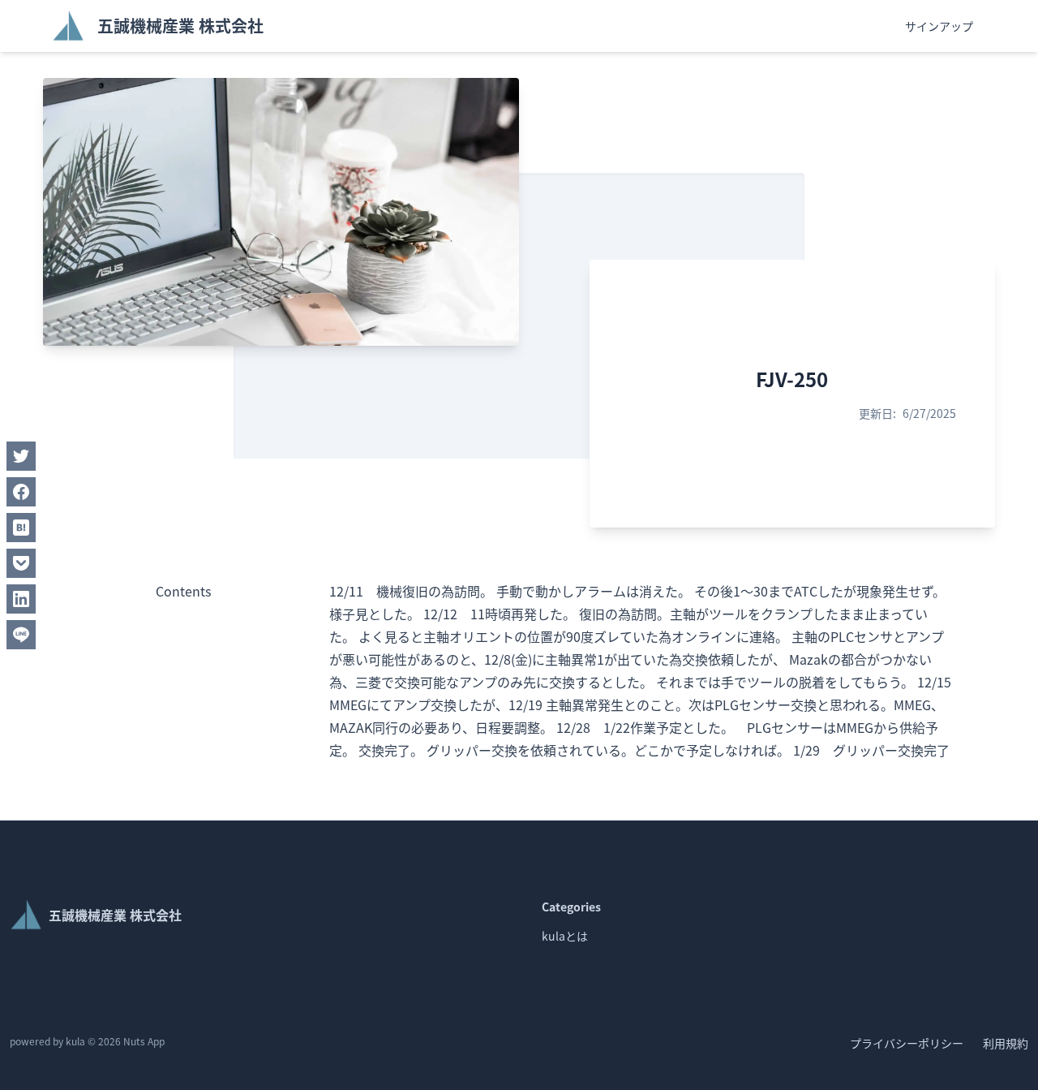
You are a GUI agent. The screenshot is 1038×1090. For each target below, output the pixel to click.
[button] (21, 456)
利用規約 (1005, 1043)
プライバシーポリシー (906, 1043)
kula (75, 1041)
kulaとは (565, 936)
